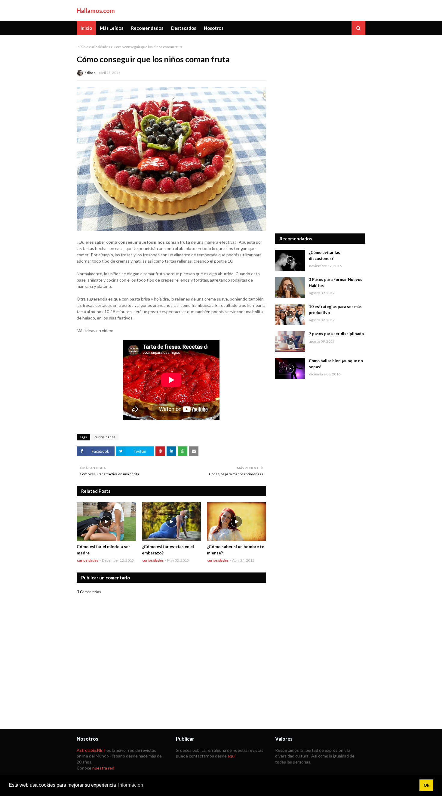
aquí (231, 755)
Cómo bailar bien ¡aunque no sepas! (336, 363)
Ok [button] (426, 785)
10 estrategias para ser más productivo (335, 309)
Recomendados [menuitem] (147, 28)
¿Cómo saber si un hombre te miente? (235, 549)
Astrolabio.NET (91, 750)
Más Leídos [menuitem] (111, 28)
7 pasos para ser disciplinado (336, 333)
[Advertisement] (320, 134)
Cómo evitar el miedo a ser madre (103, 549)
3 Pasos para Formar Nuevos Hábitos (335, 282)
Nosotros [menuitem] (213, 28)
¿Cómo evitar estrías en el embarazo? (168, 549)
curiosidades (99, 47)
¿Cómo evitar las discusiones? (324, 255)
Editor (89, 72)
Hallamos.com (96, 10)
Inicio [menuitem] (86, 28)
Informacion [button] (130, 785)
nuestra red (103, 767)
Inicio (81, 47)
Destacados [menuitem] (183, 28)
